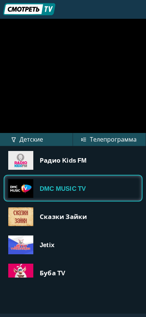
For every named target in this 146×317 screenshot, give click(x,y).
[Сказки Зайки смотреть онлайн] (73, 216)
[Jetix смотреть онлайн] (73, 244)
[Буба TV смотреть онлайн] (73, 273)
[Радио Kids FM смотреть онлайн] (73, 160)
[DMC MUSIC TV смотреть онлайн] (73, 188)
